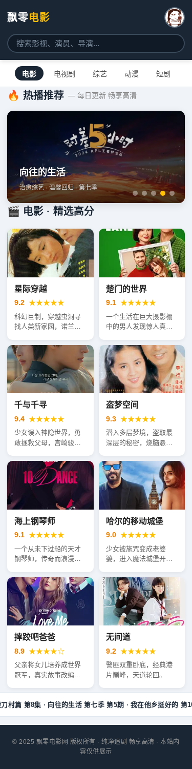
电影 (29, 74)
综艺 (100, 74)
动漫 (131, 74)
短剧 (163, 74)
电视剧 (64, 74)
